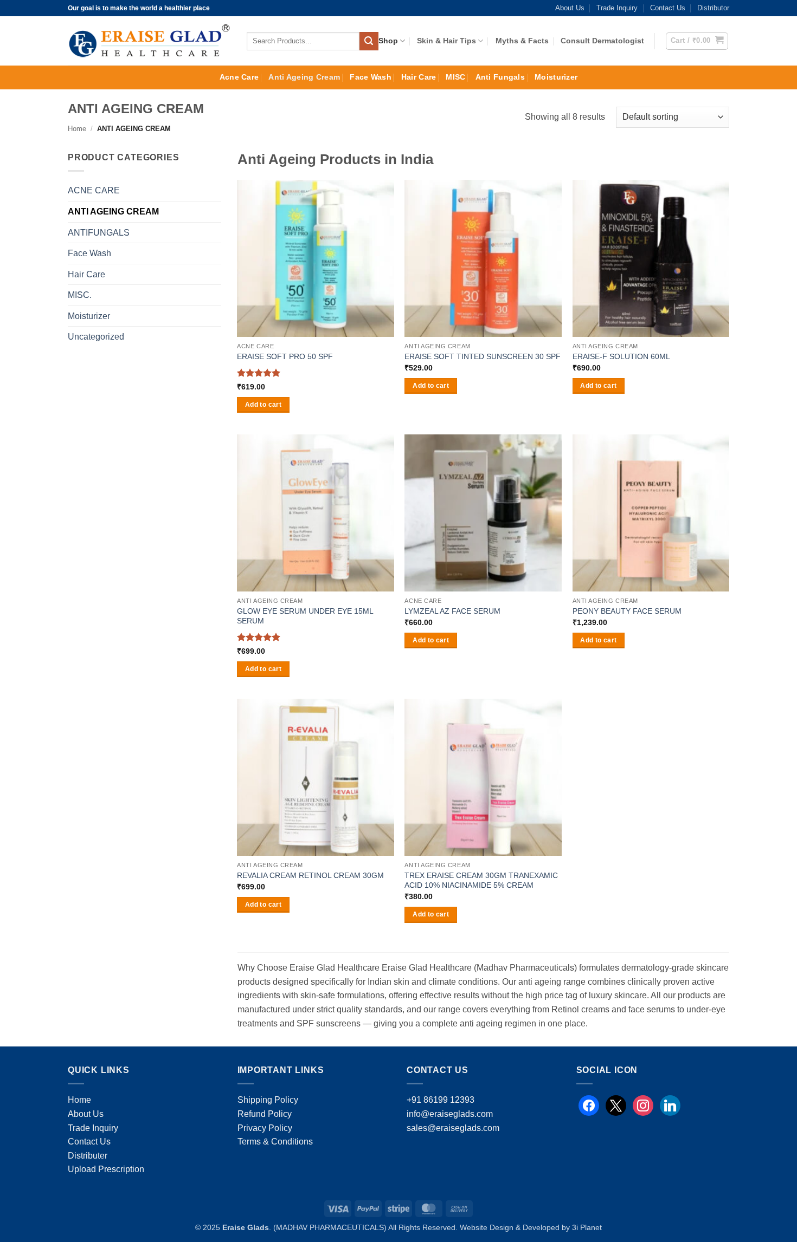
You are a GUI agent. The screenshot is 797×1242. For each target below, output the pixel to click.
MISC (455, 77)
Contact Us (667, 8)
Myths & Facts (522, 40)
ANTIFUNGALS (99, 232)
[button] (697, 41)
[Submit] (368, 41)
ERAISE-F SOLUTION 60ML (621, 356)
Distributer (87, 1155)
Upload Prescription (106, 1169)
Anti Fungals (500, 77)
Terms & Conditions (275, 1141)
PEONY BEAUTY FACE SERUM (627, 611)
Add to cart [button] (263, 404)
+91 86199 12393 (440, 1099)
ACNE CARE (94, 190)
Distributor (713, 8)
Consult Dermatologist (602, 40)
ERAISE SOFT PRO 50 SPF (285, 356)
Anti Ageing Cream (304, 77)
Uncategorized (96, 336)
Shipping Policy (267, 1099)
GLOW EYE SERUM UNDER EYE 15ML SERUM (305, 616)
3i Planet (587, 1227)
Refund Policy (264, 1114)
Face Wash (370, 77)
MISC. (80, 295)
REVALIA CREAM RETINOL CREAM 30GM (310, 875)
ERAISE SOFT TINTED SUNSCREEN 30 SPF (482, 356)
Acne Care (239, 77)
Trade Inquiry (617, 8)
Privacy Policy (264, 1128)
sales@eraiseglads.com (453, 1128)
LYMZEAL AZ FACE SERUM (452, 611)
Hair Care (418, 77)
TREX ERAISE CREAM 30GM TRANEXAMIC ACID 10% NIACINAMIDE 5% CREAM (481, 880)
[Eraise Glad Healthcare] (149, 41)
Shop (388, 40)
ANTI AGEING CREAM (113, 211)
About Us (569, 8)
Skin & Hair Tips (446, 40)
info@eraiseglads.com (450, 1114)
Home (77, 129)
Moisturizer (556, 77)
